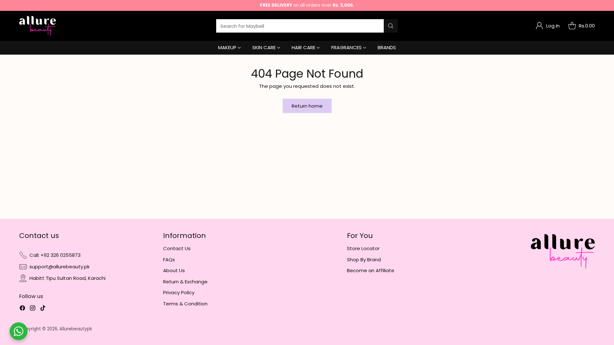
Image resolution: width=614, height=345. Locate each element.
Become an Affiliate (370, 270)
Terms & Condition (185, 303)
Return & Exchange (185, 281)
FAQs (169, 259)
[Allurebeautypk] (37, 26)
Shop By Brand (364, 259)
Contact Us (177, 248)
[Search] (391, 26)
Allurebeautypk (75, 329)
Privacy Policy (178, 292)
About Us (174, 270)
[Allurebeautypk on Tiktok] (43, 309)
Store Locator (363, 248)
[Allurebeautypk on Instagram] (32, 309)
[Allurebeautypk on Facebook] (22, 309)
